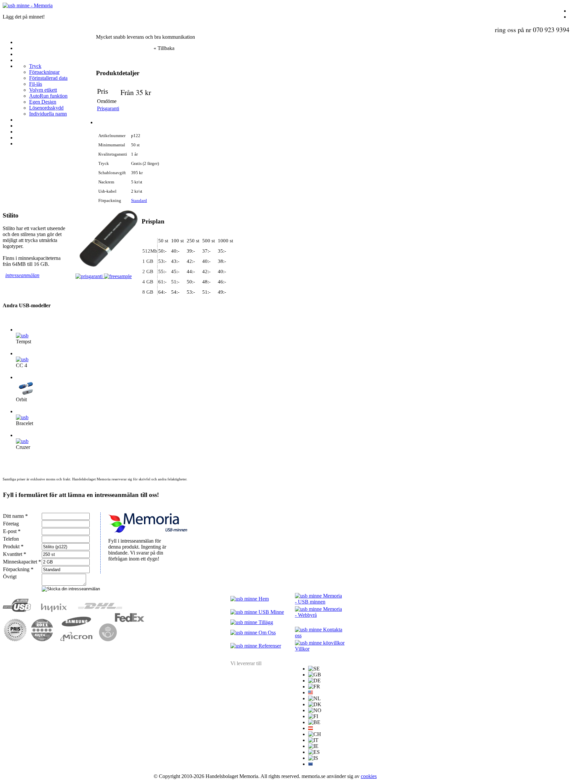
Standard (139, 200)
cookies (369, 776)
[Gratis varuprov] (118, 276)
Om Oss (266, 632)
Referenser (269, 646)
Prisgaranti (108, 108)
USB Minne (270, 612)
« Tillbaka (164, 48)
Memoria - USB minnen (318, 599)
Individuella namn (48, 114)
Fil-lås (35, 84)
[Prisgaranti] (89, 276)
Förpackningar (44, 72)
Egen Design (42, 102)
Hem (263, 599)
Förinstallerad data (48, 78)
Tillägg (265, 622)
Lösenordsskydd (46, 108)
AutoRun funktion (48, 96)
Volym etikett (43, 90)
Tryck (35, 66)
